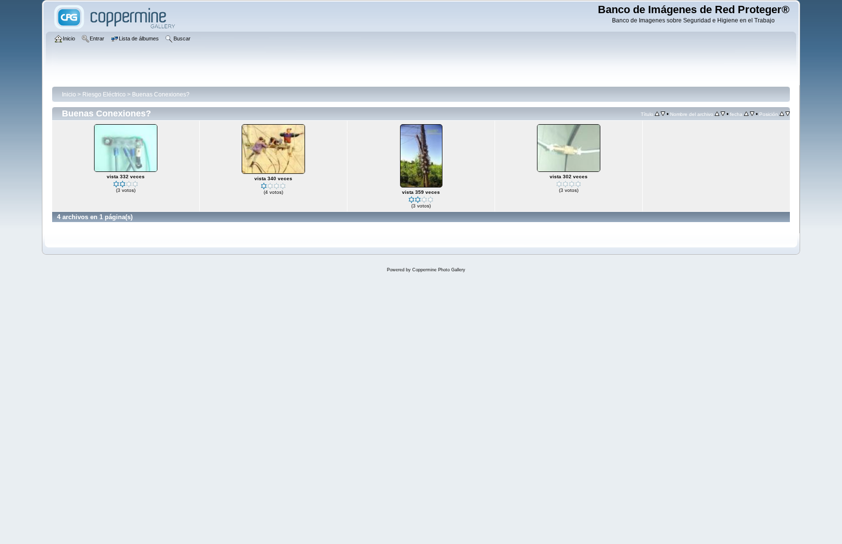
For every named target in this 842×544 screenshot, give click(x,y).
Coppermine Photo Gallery (438, 269)
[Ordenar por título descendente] (663, 114)
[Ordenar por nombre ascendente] (717, 114)
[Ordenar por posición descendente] (787, 114)
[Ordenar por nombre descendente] (723, 114)
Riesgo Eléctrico (104, 94)
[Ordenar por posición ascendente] (782, 114)
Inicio (69, 94)
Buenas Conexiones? (161, 94)
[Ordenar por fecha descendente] (752, 114)
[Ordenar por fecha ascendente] (746, 114)
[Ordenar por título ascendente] (657, 114)
